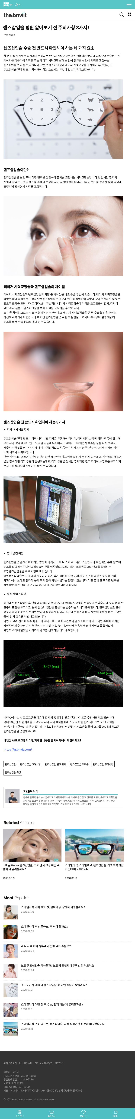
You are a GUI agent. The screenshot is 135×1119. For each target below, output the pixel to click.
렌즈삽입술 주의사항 (103, 764)
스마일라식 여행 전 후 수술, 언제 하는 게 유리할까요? (52, 1005)
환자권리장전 (10, 1063)
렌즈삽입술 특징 (13, 772)
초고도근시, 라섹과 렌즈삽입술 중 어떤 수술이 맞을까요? (54, 985)
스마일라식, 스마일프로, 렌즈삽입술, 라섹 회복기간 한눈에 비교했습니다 (94, 867)
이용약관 (59, 1063)
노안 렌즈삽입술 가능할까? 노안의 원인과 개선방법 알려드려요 (57, 966)
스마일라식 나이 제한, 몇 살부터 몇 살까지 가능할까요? (53, 907)
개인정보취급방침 (44, 1063)
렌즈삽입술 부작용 (79, 764)
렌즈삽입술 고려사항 (30, 764)
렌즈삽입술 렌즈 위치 (55, 764)
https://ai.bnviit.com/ (18, 750)
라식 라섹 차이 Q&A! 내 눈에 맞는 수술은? (46, 946)
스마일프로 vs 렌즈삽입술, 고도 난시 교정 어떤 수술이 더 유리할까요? (31, 867)
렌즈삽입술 (10, 764)
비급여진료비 (26, 1063)
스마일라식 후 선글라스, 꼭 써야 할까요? (44, 927)
